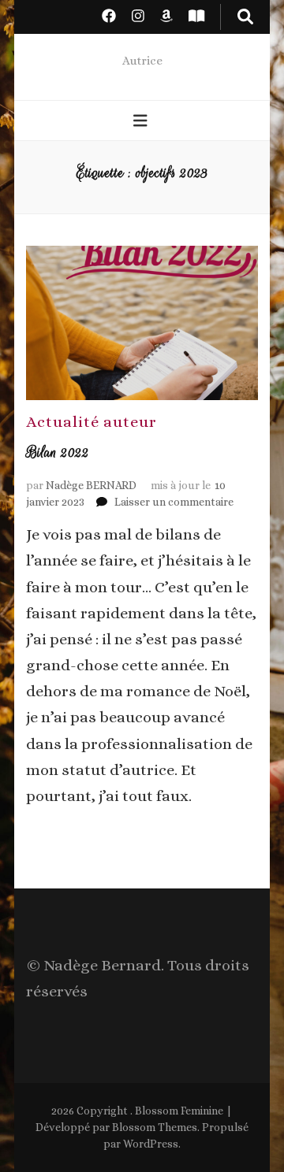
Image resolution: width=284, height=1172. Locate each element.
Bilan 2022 (57, 452)
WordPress (150, 1143)
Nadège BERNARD (91, 485)
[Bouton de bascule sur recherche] (245, 17)
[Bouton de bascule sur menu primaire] (142, 122)
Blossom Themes (154, 1127)
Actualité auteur (91, 422)
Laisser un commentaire (174, 501)
